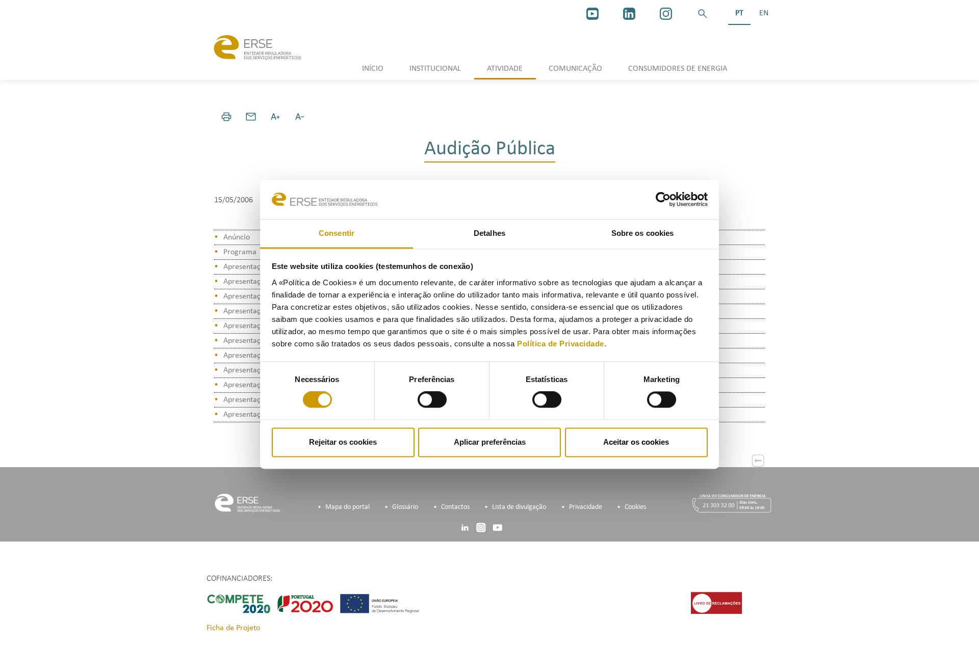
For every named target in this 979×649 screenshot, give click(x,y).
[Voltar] (758, 460)
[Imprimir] (226, 116)
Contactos (455, 507)
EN (763, 13)
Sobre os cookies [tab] (642, 233)
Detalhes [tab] (489, 233)
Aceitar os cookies (636, 442)
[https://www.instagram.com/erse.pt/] (666, 14)
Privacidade (585, 507)
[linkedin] (629, 14)
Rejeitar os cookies (343, 442)
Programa (239, 252)
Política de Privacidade (560, 343)
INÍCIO (372, 69)
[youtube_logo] (592, 14)
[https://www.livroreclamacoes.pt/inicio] (716, 603)
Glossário (405, 507)
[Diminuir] (300, 116)
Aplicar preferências (490, 442)
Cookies (635, 507)
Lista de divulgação (519, 507)
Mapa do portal (347, 507)
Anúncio (236, 237)
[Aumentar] (275, 116)
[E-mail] (251, 116)
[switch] (432, 400)
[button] (702, 14)
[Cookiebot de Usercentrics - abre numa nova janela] (663, 199)
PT (739, 13)
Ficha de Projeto (233, 628)
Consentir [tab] (336, 233)
